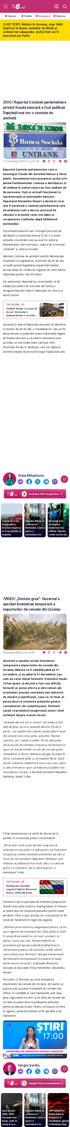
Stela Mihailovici (31, 475)
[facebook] (49, 161)
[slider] (35, 1055)
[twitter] (54, 161)
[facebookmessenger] (44, 161)
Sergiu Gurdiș (29, 1065)
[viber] (65, 161)
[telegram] (59, 161)
